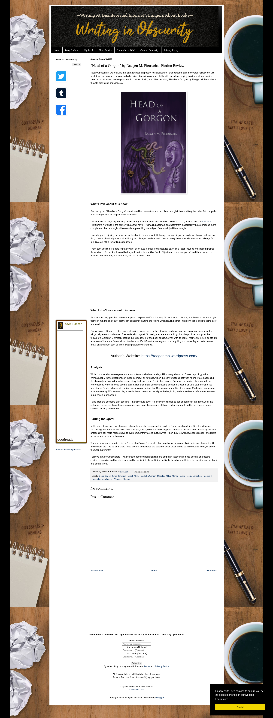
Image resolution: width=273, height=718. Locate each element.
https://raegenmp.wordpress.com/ (169, 356)
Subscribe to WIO (126, 50)
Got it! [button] (240, 707)
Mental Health (178, 476)
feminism (122, 476)
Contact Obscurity (149, 50)
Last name (136, 653)
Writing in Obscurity (123, 479)
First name (136, 647)
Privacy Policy (171, 50)
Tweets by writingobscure (68, 449)
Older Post (211, 570)
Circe (114, 476)
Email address (136, 640)
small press (107, 479)
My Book (89, 50)
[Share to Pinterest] (147, 471)
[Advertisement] (154, 283)
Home (57, 50)
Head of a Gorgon (148, 476)
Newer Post (97, 570)
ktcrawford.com (136, 689)
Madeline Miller (164, 476)
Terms (147, 666)
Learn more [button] (221, 699)
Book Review (105, 476)
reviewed (206, 221)
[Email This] (135, 471)
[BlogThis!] (138, 471)
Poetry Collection (194, 476)
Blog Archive (72, 50)
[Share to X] (141, 471)
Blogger (160, 697)
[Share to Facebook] (144, 471)
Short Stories (105, 50)
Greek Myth (133, 476)
